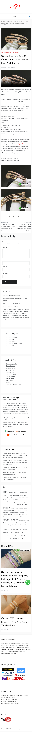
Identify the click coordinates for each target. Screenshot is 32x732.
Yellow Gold (18, 538)
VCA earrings (10, 536)
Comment (5, 247)
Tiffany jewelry (10, 524)
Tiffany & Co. (9, 382)
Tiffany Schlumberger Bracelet (20, 524)
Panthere (20, 520)
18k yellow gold (12, 492)
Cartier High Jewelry (23, 497)
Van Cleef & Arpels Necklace (11, 532)
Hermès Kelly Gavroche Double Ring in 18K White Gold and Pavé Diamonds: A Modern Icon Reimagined (15, 462)
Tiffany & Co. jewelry (19, 522)
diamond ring (24, 514)
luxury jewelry (10, 519)
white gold (7, 539)
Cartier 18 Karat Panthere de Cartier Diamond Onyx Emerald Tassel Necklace (24, 228)
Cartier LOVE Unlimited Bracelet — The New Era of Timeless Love (14, 622)
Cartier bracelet (13, 495)
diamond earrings (7, 514)
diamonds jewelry (19, 144)
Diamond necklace (16, 514)
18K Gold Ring (10, 345)
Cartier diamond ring (12, 497)
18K (5, 491)
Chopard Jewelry (10, 376)
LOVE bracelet (23, 516)
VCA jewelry (20, 535)
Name (4, 260)
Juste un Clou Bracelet (14, 516)
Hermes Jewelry (10, 378)
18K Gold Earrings (11, 341)
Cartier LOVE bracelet (17, 499)
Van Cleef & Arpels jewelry (18, 529)
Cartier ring (11, 502)
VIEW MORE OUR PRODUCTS (11, 295)
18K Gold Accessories (12, 337)
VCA (21, 532)
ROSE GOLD (12, 522)
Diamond (11, 512)
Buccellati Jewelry (11, 368)
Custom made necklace (16, 510)
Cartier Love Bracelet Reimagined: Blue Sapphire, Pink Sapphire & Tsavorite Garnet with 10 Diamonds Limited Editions (15, 455)
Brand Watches (10, 366)
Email (4, 266)
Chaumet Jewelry (11, 374)
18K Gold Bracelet (6, 52)
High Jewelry (6, 516)
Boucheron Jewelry (11, 364)
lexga (13, 67)
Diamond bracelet (19, 512)
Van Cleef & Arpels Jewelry (13, 384)
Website (5, 273)
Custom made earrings (17, 508)
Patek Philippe (10, 380)
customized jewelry (20, 502)
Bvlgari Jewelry (10, 370)
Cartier (4, 495)
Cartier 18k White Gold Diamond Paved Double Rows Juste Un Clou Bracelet (8, 228)
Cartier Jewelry (16, 52)
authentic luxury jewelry (22, 492)
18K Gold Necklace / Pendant (14, 343)
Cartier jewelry (7, 500)
